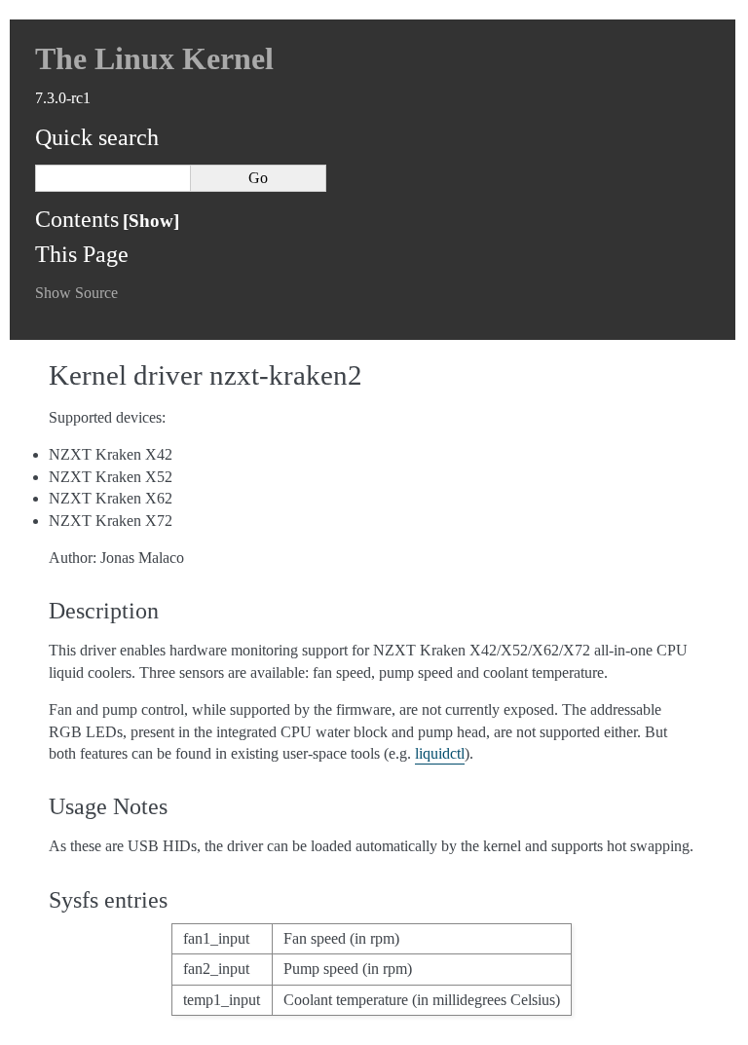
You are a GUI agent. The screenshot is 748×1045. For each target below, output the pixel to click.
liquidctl (440, 753)
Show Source (76, 292)
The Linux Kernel (154, 58)
